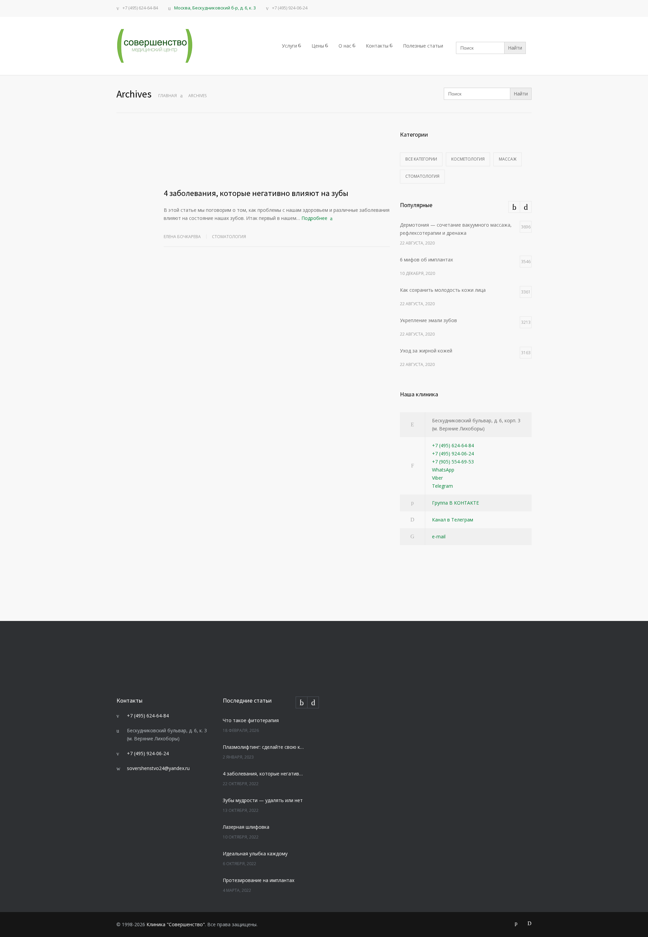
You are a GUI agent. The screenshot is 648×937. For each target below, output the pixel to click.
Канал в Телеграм (452, 519)
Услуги (289, 45)
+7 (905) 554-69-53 (453, 461)
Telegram (442, 486)
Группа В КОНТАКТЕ (455, 503)
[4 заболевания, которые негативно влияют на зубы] (277, 155)
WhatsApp (443, 469)
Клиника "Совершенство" (175, 924)
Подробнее (314, 218)
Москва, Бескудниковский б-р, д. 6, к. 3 (215, 8)
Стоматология (229, 236)
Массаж (507, 159)
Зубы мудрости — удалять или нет (263, 800)
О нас (345, 45)
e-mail (439, 536)
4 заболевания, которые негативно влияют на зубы (256, 193)
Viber (437, 478)
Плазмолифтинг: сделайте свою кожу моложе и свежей (263, 747)
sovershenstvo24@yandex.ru (158, 768)
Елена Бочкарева (182, 236)
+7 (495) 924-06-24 (289, 8)
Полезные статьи (423, 45)
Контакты (377, 45)
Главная (167, 95)
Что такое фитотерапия (251, 720)
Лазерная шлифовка (246, 827)
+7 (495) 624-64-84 (140, 8)
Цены (318, 45)
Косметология (468, 159)
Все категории (421, 159)
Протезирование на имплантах (258, 880)
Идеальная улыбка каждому (255, 853)
